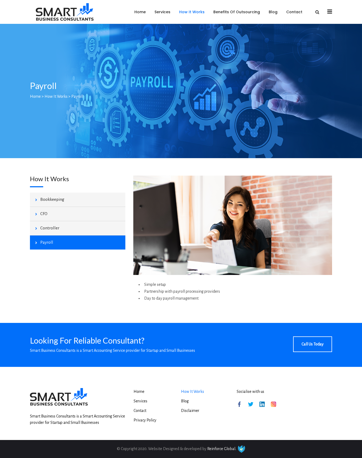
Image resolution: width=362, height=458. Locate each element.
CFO (43, 213)
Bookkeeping (52, 199)
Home (140, 12)
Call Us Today (313, 344)
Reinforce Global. (221, 449)
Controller (49, 228)
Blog (273, 12)
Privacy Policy (145, 420)
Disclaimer (190, 410)
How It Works (192, 12)
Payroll (46, 242)
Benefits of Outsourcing (236, 12)
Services (162, 12)
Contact (294, 12)
